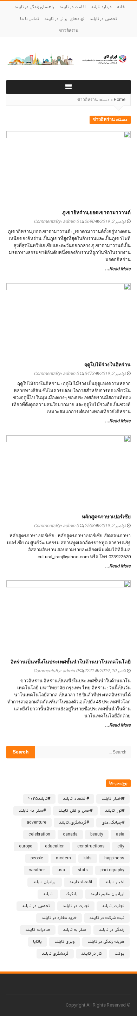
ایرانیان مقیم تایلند (107, 894)
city (120, 846)
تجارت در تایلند (76, 906)
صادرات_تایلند (37, 930)
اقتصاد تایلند (80, 882)
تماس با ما (29, 19)
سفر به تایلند (74, 930)
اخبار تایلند (114, 882)
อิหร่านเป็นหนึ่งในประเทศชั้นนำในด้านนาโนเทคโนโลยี (71, 662)
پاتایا (37, 942)
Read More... (118, 269)
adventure (36, 822)
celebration (39, 834)
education (55, 846)
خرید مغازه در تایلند (59, 918)
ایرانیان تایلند (45, 882)
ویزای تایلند (64, 942)
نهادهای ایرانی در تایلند (64, 19)
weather (37, 870)
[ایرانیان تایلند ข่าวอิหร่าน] (68, 58)
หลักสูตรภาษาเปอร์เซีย (106, 517)
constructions (91, 846)
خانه (121, 7)
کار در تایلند (91, 953)
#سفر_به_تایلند (32, 810)
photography (112, 870)
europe (25, 846)
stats (83, 870)
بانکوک (71, 894)
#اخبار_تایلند (113, 799)
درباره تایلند (101, 7)
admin (69, 221)
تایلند (48, 894)
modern (63, 858)
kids (88, 858)
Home (119, 100)
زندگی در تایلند (111, 930)
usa (61, 870)
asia (120, 834)
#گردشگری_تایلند (74, 822)
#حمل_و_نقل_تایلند (75, 810)
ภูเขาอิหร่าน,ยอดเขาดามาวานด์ (96, 213)
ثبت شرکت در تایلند (106, 918)
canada (70, 834)
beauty (96, 834)
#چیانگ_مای (113, 822)
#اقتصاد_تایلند (76, 799)
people (37, 858)
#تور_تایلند (114, 810)
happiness (114, 858)
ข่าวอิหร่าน (68, 31)
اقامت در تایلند (72, 7)
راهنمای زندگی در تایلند (34, 7)
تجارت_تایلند (113, 906)
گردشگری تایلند (55, 953)
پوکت (119, 953)
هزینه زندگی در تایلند (105, 942)
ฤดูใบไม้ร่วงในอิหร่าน (107, 365)
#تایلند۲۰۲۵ (39, 799)
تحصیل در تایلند (103, 19)
